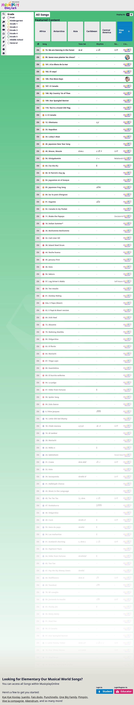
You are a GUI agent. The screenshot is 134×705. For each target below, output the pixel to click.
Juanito (25, 697)
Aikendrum (31, 701)
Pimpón (83, 697)
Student (107, 691)
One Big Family (68, 697)
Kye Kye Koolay (11, 697)
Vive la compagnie (13, 701)
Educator (126, 691)
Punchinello (51, 697)
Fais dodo (37, 697)
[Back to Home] (10, 5)
